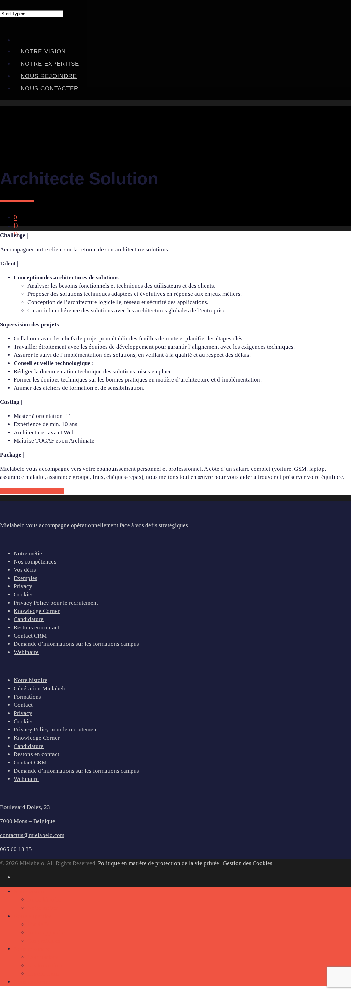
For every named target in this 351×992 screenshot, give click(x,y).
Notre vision (43, 51)
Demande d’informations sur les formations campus (76, 644)
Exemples (25, 578)
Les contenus (43, 973)
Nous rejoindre (49, 76)
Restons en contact (36, 627)
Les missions (43, 957)
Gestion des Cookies (248, 863)
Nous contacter (49, 88)
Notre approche (46, 932)
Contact (23, 705)
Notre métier (29, 553)
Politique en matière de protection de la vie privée (158, 863)
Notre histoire (30, 680)
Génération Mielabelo (40, 688)
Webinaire (26, 652)
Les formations (45, 965)
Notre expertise (50, 64)
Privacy (23, 586)
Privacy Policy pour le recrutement (56, 603)
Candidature (29, 619)
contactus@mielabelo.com (32, 835)
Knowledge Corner (37, 611)
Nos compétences (35, 561)
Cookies (24, 594)
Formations (27, 696)
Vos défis (25, 570)
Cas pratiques (43, 940)
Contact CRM (30, 635)
